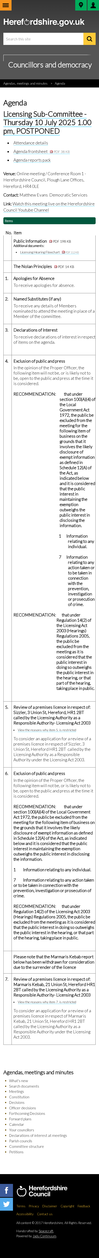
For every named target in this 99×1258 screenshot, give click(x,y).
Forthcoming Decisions (27, 1113)
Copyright (67, 1206)
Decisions (17, 1102)
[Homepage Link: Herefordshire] (47, 1191)
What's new (18, 1080)
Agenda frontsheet (41, 151)
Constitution (19, 1097)
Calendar (16, 1124)
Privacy (34, 1206)
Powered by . (36, 1236)
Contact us (45, 1214)
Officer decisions (22, 1108)
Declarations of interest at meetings (38, 1135)
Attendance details (30, 142)
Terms (20, 1206)
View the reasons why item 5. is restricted (47, 730)
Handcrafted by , (35, 1231)
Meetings (16, 1091)
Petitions (16, 1152)
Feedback (84, 1206)
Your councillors (21, 1130)
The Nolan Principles (43, 266)
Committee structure (26, 1146)
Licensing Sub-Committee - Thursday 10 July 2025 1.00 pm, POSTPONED (47, 122)
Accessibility (25, 1214)
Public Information (42, 241)
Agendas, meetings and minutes (25, 83)
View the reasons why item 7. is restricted (47, 1002)
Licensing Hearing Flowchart (49, 252)
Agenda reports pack (32, 160)
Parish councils (20, 1141)
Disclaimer (49, 1206)
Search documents (24, 1086)
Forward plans (20, 1119)
